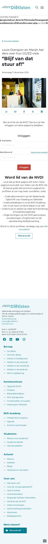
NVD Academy (12, 413)
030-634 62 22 (7, 324)
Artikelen (9, 462)
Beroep (8, 346)
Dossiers (9, 390)
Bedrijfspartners (12, 516)
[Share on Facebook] (24, 112)
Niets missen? (12, 524)
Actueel (8, 454)
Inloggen (24, 167)
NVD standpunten (14, 397)
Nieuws (9, 459)
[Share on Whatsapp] (6, 112)
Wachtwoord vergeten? (39, 152)
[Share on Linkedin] (41, 112)
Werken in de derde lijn (16, 369)
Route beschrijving (9, 319)
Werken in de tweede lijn (16, 366)
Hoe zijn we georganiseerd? (18, 487)
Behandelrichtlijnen (14, 393)
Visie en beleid (12, 490)
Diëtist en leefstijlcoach (16, 358)
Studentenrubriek (13, 442)
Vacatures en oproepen (16, 470)
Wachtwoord (6, 152)
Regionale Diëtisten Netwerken (20, 498)
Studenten (10, 433)
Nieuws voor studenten (16, 438)
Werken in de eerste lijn (16, 362)
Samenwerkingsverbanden (17, 509)
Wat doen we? (12, 483)
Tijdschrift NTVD (12, 386)
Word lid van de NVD (15, 501)
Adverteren (10, 512)
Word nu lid (24, 236)
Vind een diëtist (12, 355)
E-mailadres (5, 141)
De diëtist (10, 351)
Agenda (9, 421)
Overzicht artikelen (11, 41)
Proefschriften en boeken (17, 401)
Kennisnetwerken (13, 494)
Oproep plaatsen (13, 446)
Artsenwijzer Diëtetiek (15, 404)
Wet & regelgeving (14, 373)
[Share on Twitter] (32, 112)
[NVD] (16, 7)
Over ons (9, 478)
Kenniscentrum (13, 381)
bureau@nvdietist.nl (10, 321)
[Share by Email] (15, 112)
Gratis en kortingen (14, 505)
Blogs (8, 466)
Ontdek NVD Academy (16, 418)
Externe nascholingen (15, 425)
